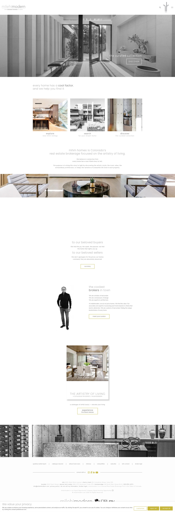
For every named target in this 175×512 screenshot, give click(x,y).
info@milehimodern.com (41, 486)
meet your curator (99, 316)
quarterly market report (39, 464)
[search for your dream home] (87, 114)
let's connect (125, 464)
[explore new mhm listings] (50, 114)
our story (87, 266)
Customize (140, 508)
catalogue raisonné (57, 464)
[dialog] (87, 507)
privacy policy (54, 486)
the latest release (87, 411)
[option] (64, 308)
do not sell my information (69, 486)
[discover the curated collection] (125, 114)
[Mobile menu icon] (172, 7)
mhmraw (88, 464)
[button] (145, 2)
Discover (134, 61)
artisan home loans (74, 464)
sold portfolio (101, 464)
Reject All (153, 508)
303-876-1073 (128, 484)
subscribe (113, 464)
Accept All (166, 508)
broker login (138, 464)
